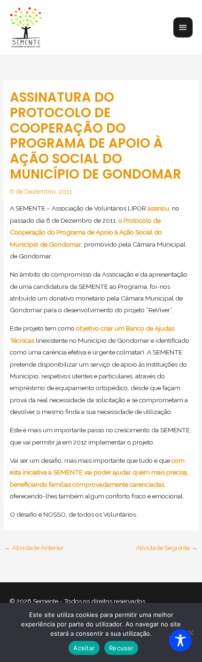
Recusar (121, 648)
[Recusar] (190, 632)
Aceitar (84, 648)
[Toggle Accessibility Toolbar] (180, 640)
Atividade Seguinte (167, 547)
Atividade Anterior (34, 547)
